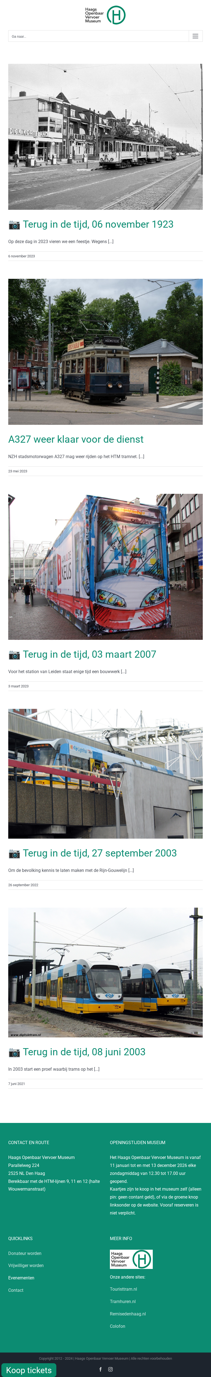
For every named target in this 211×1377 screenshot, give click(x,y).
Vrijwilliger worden (26, 1265)
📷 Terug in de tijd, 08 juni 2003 (77, 1052)
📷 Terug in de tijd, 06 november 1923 (91, 224)
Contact (15, 1290)
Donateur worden (24, 1253)
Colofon (117, 1326)
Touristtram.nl (123, 1289)
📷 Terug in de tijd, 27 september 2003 (92, 853)
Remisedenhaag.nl (128, 1314)
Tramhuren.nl (123, 1301)
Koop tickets (29, 1370)
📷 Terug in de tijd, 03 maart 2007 (82, 654)
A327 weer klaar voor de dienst (76, 439)
